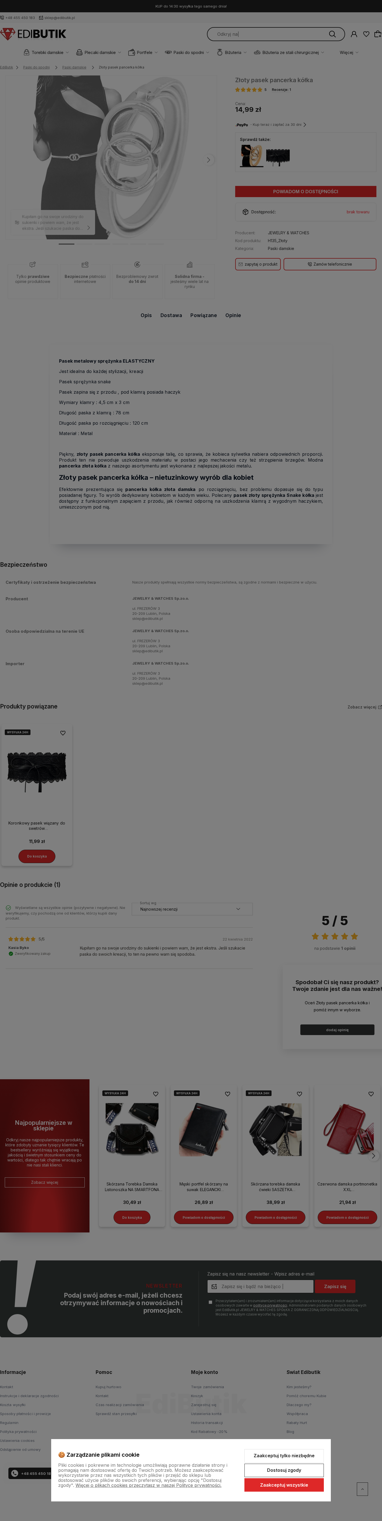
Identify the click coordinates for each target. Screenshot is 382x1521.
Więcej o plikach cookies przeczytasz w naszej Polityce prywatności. (148, 1485)
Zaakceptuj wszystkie (284, 1485)
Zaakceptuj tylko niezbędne (284, 1455)
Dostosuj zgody (284, 1470)
